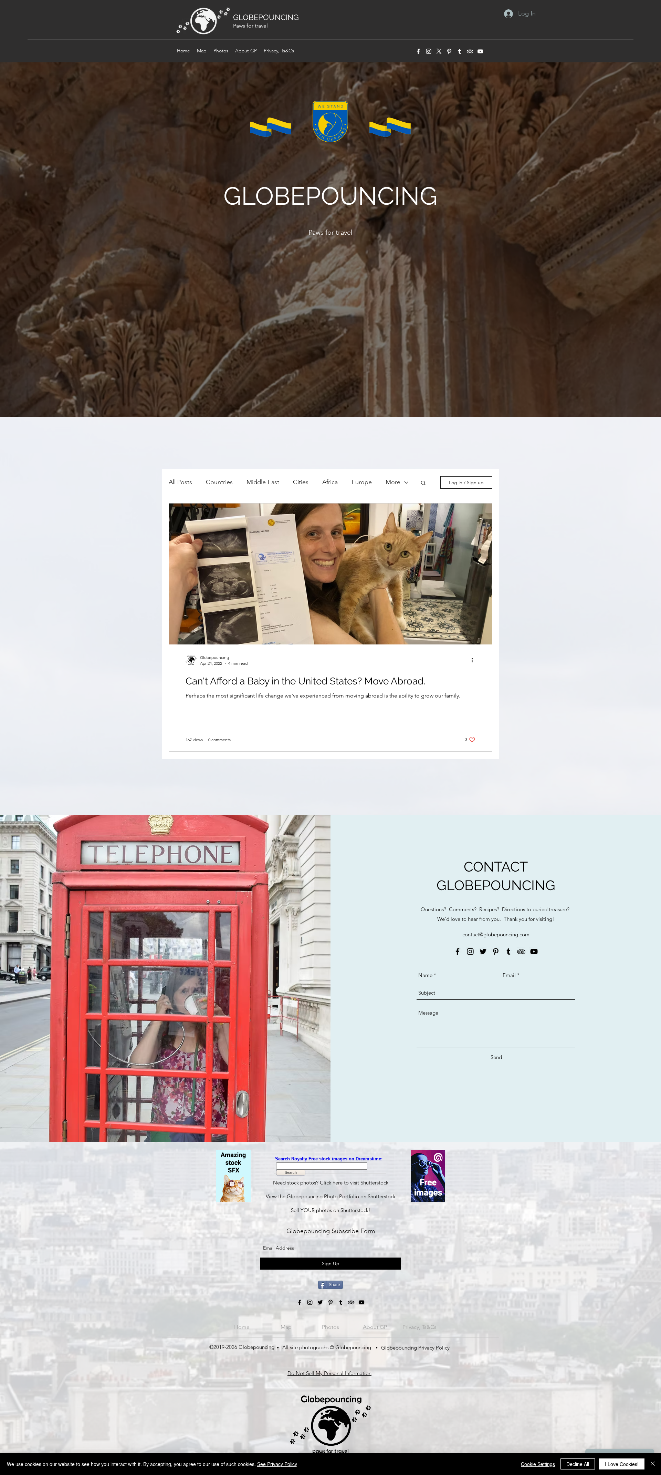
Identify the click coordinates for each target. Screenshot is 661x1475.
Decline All (577, 1464)
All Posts (180, 482)
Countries (219, 482)
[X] (439, 51)
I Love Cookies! (622, 1464)
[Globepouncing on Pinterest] (449, 51)
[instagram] (428, 51)
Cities (300, 482)
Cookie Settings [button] (538, 1464)
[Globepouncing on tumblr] (459, 51)
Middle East (262, 482)
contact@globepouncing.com (495, 934)
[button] (423, 483)
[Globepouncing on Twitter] (483, 951)
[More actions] (474, 660)
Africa (330, 482)
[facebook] (418, 51)
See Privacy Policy (277, 1464)
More (393, 482)
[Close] (653, 1463)
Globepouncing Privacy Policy (415, 1347)
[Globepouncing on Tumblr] (508, 951)
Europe (362, 482)
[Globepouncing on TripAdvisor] (469, 51)
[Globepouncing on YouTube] (480, 51)
